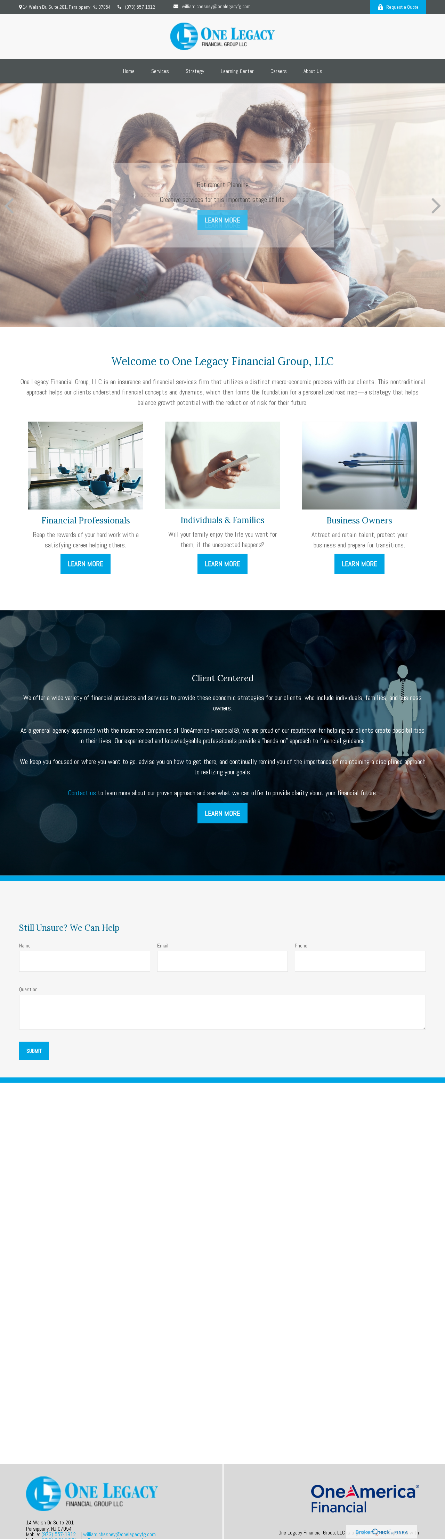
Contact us (82, 792)
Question (28, 989)
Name (25, 945)
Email (162, 945)
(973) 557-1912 (140, 7)
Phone (301, 945)
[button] (129, 71)
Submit (34, 1050)
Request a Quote (402, 7)
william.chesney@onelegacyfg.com (216, 6)
